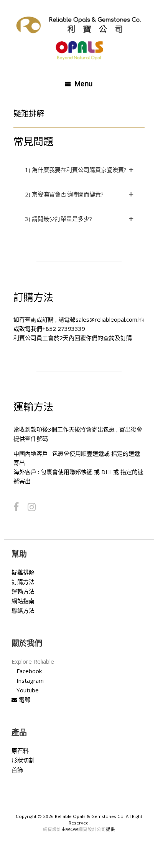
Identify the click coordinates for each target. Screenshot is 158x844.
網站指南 (23, 601)
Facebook (29, 671)
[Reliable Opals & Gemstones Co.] (79, 36)
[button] (79, 169)
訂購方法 (23, 582)
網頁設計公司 (92, 829)
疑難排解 (23, 572)
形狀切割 (23, 760)
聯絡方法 (23, 610)
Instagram (30, 680)
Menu (83, 83)
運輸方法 (23, 591)
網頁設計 (52, 829)
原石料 (20, 750)
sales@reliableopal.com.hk (110, 319)
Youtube (27, 690)
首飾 (17, 770)
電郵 (23, 699)
